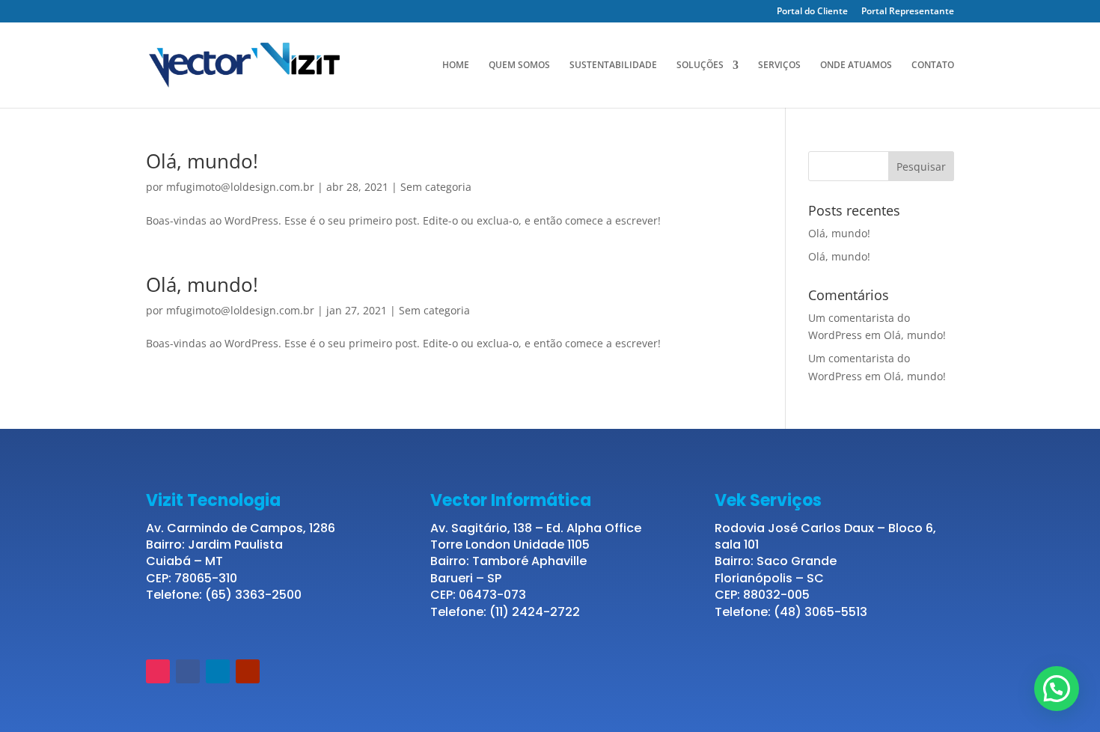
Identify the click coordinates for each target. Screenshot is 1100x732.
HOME (455, 65)
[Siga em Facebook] (188, 671)
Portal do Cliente (812, 12)
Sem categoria (435, 187)
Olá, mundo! (202, 160)
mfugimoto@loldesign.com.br (240, 187)
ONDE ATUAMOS (856, 65)
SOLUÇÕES (700, 65)
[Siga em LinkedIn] (218, 671)
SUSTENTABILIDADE (613, 65)
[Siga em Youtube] (248, 671)
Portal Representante (907, 12)
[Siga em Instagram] (158, 671)
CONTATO (932, 65)
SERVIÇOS (779, 65)
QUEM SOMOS (519, 65)
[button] (1056, 688)
